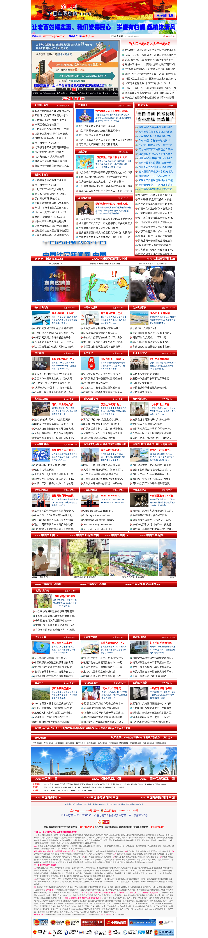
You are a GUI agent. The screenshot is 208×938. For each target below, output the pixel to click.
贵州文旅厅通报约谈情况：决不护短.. (103, 483)
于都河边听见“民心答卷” (48, 198)
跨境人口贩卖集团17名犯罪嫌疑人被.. (54, 428)
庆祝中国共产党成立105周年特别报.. (103, 717)
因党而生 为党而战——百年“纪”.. (150, 337)
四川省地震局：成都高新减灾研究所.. (152, 465)
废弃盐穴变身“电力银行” (90, 577)
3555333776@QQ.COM (54, 36)
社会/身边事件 (42, 444)
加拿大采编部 (160, 743)
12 (103, 89)
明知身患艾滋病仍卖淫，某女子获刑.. (54, 424)
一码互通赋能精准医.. (161, 688)
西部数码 (120, 787)
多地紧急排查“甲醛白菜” (41, 577)
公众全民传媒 (41, 307)
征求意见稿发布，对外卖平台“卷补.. (102, 374)
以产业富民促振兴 (61, 688)
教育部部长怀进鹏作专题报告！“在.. (102, 676)
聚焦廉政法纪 (85, 198)
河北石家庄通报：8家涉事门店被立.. (53, 708)
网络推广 (171, 105)
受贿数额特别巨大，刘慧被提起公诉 (98, 228)
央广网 (77, 787)
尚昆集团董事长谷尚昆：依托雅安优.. (103, 428)
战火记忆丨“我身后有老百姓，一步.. (103, 722)
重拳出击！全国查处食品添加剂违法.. (55, 625)
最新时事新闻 (41, 174)
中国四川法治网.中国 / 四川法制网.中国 (152, 444)
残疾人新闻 (40, 637)
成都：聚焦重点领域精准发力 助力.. (151, 469)
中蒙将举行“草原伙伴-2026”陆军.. (150, 515)
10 (95, 89)
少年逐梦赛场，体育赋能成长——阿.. (103, 667)
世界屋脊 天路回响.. (160, 313)
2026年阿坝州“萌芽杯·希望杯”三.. (52, 465)
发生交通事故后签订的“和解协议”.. (102, 328)
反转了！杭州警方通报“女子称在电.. (53, 374)
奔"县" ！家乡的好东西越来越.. (51, 207)
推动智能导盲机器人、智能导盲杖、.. (54, 671)
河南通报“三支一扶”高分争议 (154, 176)
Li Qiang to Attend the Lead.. (97, 515)
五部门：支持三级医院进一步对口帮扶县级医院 (150, 55)
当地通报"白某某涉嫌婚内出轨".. (156, 158)
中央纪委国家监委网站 (64, 784)
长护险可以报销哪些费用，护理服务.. (152, 708)
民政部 (134, 784)
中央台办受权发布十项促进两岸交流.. (152, 667)
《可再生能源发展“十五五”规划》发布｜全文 (149, 83)
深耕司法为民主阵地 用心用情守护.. (151, 428)
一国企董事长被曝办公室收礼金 (155, 201)
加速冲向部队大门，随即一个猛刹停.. (152, 524)
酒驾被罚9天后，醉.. (63, 359)
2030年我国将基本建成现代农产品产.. (54, 703)
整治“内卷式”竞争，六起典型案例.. (53, 419)
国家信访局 (48, 787)
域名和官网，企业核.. (63, 313)
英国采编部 (91, 743)
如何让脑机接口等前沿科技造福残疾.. (54, 676)
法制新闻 (83, 151)
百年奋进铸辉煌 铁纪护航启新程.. (102, 708)
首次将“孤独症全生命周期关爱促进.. (53, 667)
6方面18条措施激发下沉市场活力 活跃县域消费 (150, 69)
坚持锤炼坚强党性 (142, 392)
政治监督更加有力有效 (95, 383)
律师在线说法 (90, 307)
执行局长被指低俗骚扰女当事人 (156, 154)
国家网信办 (149, 784)
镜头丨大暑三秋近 (44, 469)
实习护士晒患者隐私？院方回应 (156, 145)
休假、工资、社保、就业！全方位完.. (54, 483)
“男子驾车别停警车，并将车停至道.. (53, 387)
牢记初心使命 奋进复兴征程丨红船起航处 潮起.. (104, 93)
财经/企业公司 (91, 398)
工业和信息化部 (117, 784)
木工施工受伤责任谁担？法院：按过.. (103, 342)
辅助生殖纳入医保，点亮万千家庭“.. (151, 717)
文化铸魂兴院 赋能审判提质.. (148, 424)
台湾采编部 (59, 743)
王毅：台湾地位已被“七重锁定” (149, 676)
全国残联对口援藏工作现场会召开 (52, 658)
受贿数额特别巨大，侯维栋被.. (111, 203)
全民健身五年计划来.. (63, 450)
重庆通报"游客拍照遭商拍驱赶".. (156, 127)
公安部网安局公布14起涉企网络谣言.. (54, 328)
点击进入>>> (88, 36)
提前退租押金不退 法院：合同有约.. (102, 346)
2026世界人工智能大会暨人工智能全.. (54, 529)
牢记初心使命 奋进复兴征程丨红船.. (151, 346)
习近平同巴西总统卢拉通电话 (94, 135)
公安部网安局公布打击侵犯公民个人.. (54, 337)
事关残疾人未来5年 (62, 643)
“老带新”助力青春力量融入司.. (51, 138)
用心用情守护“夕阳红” (47, 143)
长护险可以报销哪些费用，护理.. (52, 129)
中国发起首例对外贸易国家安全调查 (53, 520)
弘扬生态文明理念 (142, 383)
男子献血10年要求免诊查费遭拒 (155, 237)
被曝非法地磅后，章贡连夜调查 (155, 205)
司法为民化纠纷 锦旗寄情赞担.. (51, 161)
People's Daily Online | (67, 790)
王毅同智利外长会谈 (63, 495)
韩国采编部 (113, 743)
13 (107, 89)
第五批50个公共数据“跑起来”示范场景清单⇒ (149, 59)
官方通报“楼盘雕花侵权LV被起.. (156, 189)
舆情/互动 (143, 105)
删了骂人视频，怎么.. (112, 313)
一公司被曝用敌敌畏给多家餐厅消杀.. (55, 611)
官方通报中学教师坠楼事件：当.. (155, 228)
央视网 (70, 787)
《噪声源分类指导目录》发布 (111, 157)
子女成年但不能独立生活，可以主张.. (103, 337)
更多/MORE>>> (124, 105)
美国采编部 (69, 743)
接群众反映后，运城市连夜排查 (155, 214)
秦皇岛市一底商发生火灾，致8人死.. (53, 378)
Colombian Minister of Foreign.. (98, 520)
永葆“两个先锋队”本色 (144, 328)
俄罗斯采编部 (148, 743)
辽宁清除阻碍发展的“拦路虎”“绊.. (101, 474)
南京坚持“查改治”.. (111, 450)
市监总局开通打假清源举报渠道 (155, 233)
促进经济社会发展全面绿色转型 (52, 230)
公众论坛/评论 (140, 353)
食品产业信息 (42, 590)
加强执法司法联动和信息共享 (50, 221)
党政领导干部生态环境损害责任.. (52, 147)
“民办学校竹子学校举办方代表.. (155, 224)
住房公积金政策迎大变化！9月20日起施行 (101, 181)
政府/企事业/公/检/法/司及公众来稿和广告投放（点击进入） (143, 737)
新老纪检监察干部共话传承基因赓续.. (104, 712)
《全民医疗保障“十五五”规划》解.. (151, 722)
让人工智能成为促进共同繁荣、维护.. (54, 346)
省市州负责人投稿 (64, 105)
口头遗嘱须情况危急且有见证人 (100, 333)
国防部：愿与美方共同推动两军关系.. (152, 510)
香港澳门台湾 (139, 637)
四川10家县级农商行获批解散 (99, 438)
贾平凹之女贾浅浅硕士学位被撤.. (155, 196)
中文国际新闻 (41, 490)
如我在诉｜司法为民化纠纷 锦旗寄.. (151, 419)
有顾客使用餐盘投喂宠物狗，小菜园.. (55, 629)
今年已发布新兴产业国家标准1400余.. (55, 620)
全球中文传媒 (56, 9)
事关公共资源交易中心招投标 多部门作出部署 (149, 97)
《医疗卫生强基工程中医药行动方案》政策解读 (150, 78)
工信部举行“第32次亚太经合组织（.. (102, 419)
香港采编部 (48, 743)
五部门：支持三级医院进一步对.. (52, 115)
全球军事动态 (139, 490)
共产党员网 (48, 784)
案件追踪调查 (41, 398)
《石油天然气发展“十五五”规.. (51, 212)
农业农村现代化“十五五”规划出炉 (52, 722)
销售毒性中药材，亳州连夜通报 (156, 184)
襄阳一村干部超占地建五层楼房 (155, 242)
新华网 (64, 787)
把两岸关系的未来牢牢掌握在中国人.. (152, 662)
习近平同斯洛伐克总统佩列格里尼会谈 (99, 130)
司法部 (140, 784)
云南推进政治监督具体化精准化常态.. (103, 479)
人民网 (57, 787)
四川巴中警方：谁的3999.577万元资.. (152, 479)
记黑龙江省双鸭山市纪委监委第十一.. (104, 703)
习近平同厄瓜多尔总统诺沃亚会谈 (97, 126)
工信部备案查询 (87, 787)
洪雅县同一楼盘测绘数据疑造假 (155, 219)
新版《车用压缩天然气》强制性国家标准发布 (103, 177)
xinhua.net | (82, 790)
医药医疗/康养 (140, 682)
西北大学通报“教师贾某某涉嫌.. (155, 246)
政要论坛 (83, 105)
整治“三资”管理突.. (160, 450)
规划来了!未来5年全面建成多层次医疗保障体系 (150, 64)
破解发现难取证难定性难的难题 (52, 226)
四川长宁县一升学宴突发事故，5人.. (151, 474)
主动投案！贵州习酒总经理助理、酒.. (54, 474)
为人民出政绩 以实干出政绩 (149, 44)
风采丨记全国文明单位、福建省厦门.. (103, 469)
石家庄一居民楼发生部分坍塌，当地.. (54, 392)
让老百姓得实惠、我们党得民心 (52, 235)
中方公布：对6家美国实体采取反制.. (53, 515)
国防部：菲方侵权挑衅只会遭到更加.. (152, 529)
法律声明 (87, 804)
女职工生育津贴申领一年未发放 (155, 210)
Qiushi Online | (50, 790)
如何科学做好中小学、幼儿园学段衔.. (103, 658)
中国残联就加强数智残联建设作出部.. (54, 662)
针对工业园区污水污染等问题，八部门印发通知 (150, 74)
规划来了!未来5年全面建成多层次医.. (152, 712)
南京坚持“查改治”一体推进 (139, 577)
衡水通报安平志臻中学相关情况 (156, 171)
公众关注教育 (90, 637)
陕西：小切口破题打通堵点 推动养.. (102, 465)
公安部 (127, 784)
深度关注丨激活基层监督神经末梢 (101, 387)
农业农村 (39, 682)
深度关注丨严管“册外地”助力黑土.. (53, 717)
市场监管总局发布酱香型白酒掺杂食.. (55, 616)
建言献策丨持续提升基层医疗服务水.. (103, 392)
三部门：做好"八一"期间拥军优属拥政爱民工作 (150, 88)
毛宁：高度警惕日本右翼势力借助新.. (54, 524)
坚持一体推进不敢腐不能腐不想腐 (150, 378)
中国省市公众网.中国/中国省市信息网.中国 (105, 444)
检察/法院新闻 (140, 398)
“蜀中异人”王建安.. (111, 688)
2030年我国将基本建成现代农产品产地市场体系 (150, 50)
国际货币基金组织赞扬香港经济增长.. (152, 658)
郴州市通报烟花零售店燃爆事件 (155, 251)
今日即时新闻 (41, 105)
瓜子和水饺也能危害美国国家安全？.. (54, 510)
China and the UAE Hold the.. (98, 510)
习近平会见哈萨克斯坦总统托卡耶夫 (98, 144)
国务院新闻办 (160, 784)
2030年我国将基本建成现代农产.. (52, 111)
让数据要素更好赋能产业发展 (50, 120)
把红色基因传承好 (159, 359)
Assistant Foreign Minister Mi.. (98, 524)
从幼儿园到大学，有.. (112, 643)
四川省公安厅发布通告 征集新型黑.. (151, 483)
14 (111, 89)
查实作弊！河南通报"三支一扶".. (156, 162)
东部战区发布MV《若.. (162, 495)
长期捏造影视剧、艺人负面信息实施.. (54, 433)
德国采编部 (102, 743)
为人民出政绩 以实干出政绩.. (50, 156)
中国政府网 (104, 784)
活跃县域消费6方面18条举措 (50, 217)
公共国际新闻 (90, 490)
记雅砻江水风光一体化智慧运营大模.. (103, 433)
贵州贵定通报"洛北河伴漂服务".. (156, 167)
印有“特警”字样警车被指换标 (154, 140)
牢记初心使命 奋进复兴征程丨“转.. (150, 342)
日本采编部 (80, 743)
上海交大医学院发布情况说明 (99, 671)
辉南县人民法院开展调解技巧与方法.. (152, 433)
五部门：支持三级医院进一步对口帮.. (152, 703)
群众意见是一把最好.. (112, 359)
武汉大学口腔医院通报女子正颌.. (156, 180)
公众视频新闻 (139, 307)
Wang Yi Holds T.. (110, 495)
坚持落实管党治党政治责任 (147, 374)
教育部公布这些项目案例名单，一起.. (103, 662)
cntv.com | (92, 790)
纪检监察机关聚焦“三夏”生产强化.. (53, 712)
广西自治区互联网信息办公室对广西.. (54, 333)
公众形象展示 (91, 682)
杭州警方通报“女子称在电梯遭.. (52, 133)
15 (116, 89)
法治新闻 (39, 353)
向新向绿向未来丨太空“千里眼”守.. (102, 424)
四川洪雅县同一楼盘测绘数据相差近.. (103, 378)
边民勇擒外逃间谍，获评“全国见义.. (151, 520)
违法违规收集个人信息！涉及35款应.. (54, 342)
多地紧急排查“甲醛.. (66, 596)
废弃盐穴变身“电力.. (112, 404)
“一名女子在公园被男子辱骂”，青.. (53, 383)
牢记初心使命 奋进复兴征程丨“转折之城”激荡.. (60, 93)
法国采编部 (124, 743)
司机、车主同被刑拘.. (63, 404)
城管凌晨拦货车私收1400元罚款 (156, 131)
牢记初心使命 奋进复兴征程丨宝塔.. (151, 333)
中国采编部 (37, 743)
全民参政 (88, 353)
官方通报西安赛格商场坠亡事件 (156, 149)
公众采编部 (78, 804)
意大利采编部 (135, 743)
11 (99, 89)
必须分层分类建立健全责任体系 (52, 165)
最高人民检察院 (92, 784)
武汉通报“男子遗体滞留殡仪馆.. (156, 136)
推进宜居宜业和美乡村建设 (49, 152)
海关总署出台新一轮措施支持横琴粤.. (152, 671)
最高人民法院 (79, 784)
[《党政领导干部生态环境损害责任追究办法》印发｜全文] (104, 30)
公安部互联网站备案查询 (105, 787)
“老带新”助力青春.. (160, 404)
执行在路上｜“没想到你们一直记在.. (151, 438)
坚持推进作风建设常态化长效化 (149, 387)
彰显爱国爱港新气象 (161, 643)
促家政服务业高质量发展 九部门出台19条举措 (149, 93)
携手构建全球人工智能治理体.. (111, 111)
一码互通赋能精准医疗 (47, 124)
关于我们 (68, 804)
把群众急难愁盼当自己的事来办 (52, 203)
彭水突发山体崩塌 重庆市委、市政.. (54, 479)
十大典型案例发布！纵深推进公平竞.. (54, 438)
